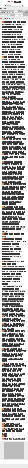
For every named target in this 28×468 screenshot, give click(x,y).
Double (15, 146)
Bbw (6, 56)
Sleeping (4, 366)
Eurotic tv (11, 154)
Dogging (4, 144)
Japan (12, 239)
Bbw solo (4, 59)
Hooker (16, 224)
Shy (7, 391)
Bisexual (10, 71)
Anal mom (4, 44)
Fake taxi (15, 174)
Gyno (17, 189)
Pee (17, 333)
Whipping (8, 431)
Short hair (16, 406)
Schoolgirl (12, 391)
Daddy (19, 139)
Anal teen (20, 37)
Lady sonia (4, 278)
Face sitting (11, 176)
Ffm (23, 166)
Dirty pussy (4, 15)
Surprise (4, 398)
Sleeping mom (19, 391)
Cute (22, 114)
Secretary (10, 401)
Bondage (13, 64)
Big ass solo (5, 61)
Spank (20, 368)
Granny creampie (6, 191)
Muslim (20, 301)
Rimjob (17, 351)
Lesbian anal (16, 278)
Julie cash (17, 254)
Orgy (8, 326)
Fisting (11, 161)
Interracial (17, 234)
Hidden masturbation (6, 214)
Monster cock (19, 313)
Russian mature (11, 351)
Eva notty (21, 156)
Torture (20, 413)
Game (19, 191)
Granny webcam (5, 199)
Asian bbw (19, 52)
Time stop (22, 418)
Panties (21, 336)
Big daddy (9, 15)
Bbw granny (11, 56)
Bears (18, 74)
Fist (10, 166)
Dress (14, 149)
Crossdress (22, 134)
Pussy (17, 336)
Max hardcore (15, 311)
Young (6, 438)
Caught (15, 109)
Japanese (7, 239)
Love (18, 271)
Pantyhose (11, 331)
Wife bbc (16, 428)
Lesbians (4, 269)
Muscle (9, 303)
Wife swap (21, 428)
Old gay (4, 328)
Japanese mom (19, 239)
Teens (3, 416)
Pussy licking (5, 346)
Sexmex (4, 401)
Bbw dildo (13, 81)
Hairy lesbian (12, 221)
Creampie (10, 101)
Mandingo (4, 298)
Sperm (22, 388)
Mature (10, 286)
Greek (11, 201)
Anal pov (11, 54)
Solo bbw (16, 398)
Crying (3, 121)
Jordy (11, 249)
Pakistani (4, 341)
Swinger (14, 371)
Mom (6, 286)
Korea (18, 261)
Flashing (9, 169)
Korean (6, 261)
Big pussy (9, 89)
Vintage (11, 426)
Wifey (3, 431)
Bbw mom (12, 94)
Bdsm (22, 56)
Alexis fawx (4, 52)
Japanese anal (16, 244)
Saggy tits (15, 381)
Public (22, 331)
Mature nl (15, 301)
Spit (20, 381)
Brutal (15, 71)
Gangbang (23, 184)
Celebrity (13, 111)
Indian (6, 234)
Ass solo (19, 27)
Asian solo (4, 32)
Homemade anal (11, 229)
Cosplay (4, 101)
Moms (21, 308)
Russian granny (19, 358)
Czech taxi (15, 126)
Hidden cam (4, 209)
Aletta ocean (5, 37)
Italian (3, 236)
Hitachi (6, 206)
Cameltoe (21, 126)
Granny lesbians (17, 201)
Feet (21, 161)
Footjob (16, 164)
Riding (8, 353)
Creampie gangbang (6, 126)
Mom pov (4, 301)
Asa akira (4, 54)
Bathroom (15, 84)
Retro (3, 353)
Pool (18, 341)
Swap (9, 381)
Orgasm (6, 323)
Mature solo (5, 291)
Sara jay (10, 373)
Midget (12, 296)
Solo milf (11, 388)
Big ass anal (12, 74)
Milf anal (17, 298)
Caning (7, 111)
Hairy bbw (19, 229)
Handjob (16, 206)
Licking (10, 278)
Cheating (10, 109)
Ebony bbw (4, 159)
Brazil (23, 86)
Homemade (11, 209)
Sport (19, 383)
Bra (17, 81)
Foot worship (20, 169)
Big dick (18, 86)
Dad (3, 141)
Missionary (10, 308)
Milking (8, 311)
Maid (11, 293)
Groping (12, 194)
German (11, 186)
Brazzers (16, 61)
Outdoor (16, 326)
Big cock (22, 69)
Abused (11, 49)
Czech (3, 104)
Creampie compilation (7, 131)
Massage (16, 286)
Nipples (18, 318)
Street (3, 403)
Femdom (16, 161)
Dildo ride (15, 151)
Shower (4, 371)
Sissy (14, 366)
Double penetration (6, 151)
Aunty (3, 39)
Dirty (24, 149)
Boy (18, 64)
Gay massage (12, 204)
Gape (8, 196)
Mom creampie (16, 303)
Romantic (23, 351)
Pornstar (12, 346)
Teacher (8, 411)
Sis (15, 378)
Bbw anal (13, 59)
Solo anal (4, 396)
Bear (24, 79)
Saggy (9, 371)
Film (9, 171)
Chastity (10, 114)
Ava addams (15, 29)
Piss (6, 331)
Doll (20, 146)
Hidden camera (13, 216)
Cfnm (8, 104)
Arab (10, 22)
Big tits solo (13, 66)
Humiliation (22, 219)
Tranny (13, 411)
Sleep (16, 363)
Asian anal (4, 27)
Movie (22, 298)
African (8, 39)
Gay (11, 184)
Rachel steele (13, 348)
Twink (8, 416)
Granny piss (5, 201)
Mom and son (12, 291)
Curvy (11, 119)
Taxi (16, 413)
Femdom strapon (11, 179)
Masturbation (5, 293)
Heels (18, 221)
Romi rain (4, 361)
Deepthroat (14, 141)
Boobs (19, 76)
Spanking (21, 363)
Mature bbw (11, 313)
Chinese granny (10, 121)
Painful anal (19, 338)
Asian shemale (17, 54)
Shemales (22, 403)
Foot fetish (14, 171)
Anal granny (12, 34)
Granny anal (16, 184)
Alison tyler (12, 52)
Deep (11, 149)
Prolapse (12, 336)
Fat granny (4, 176)
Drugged (9, 144)
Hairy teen (4, 231)
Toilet (3, 411)
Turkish (23, 411)
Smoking (15, 376)
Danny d (19, 149)
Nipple (13, 318)
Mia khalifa (10, 298)
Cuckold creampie (14, 124)
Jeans (3, 254)
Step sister (11, 393)
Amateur (23, 22)
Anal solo (4, 29)
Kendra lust (12, 261)
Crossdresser (14, 104)
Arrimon (4, 24)
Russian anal (11, 356)
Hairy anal (9, 211)
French (14, 166)
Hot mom (20, 216)
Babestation (5, 86)
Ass (18, 22)
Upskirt (6, 423)
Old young (21, 326)
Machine (11, 306)
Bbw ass (14, 89)
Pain (3, 338)
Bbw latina (8, 84)
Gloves (3, 196)
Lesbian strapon (5, 273)
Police (13, 338)
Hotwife (4, 219)
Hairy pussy (4, 221)
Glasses (22, 196)
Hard (3, 211)
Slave (7, 368)
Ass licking (22, 39)
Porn (22, 343)
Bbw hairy (4, 96)
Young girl (16, 438)
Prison (11, 343)
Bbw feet (22, 81)
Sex (11, 368)
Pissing (3, 333)
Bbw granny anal (12, 96)
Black (3, 64)
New (3, 318)
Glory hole (14, 191)
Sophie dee (4, 393)
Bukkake (22, 61)
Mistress (17, 296)
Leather (13, 273)
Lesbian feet (10, 269)
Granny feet (13, 199)
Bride (3, 81)
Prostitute (16, 343)
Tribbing (4, 421)
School (15, 368)
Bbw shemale (12, 86)
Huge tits (18, 211)
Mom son (4, 288)
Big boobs (4, 71)
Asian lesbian (5, 49)
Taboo (18, 411)
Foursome (4, 181)
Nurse (15, 316)
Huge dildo (15, 219)
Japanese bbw (5, 249)
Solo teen (17, 388)
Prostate (8, 338)
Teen (6, 408)
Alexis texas (10, 24)
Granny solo (5, 186)
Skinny (23, 366)
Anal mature (15, 39)
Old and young (11, 328)
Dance (20, 141)
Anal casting (20, 42)
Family (3, 164)
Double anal (5, 149)
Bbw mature (18, 79)
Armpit (18, 34)
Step (24, 383)
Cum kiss (15, 134)
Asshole (19, 44)
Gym (14, 189)
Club (3, 136)
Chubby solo (20, 106)
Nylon (11, 316)
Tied (23, 416)
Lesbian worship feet (19, 269)
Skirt (15, 401)
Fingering (19, 179)
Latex (16, 266)
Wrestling (19, 431)
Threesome (10, 413)
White (13, 431)
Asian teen (20, 47)
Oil (11, 326)
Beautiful (21, 71)
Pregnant (17, 331)
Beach (11, 61)
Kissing (9, 264)
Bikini (3, 84)
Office (3, 326)
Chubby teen (4, 129)
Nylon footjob (5, 321)
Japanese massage (6, 244)
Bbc (9, 59)
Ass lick (4, 47)
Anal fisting (17, 24)
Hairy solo (22, 209)
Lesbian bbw (4, 271)
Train (16, 416)
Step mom (4, 373)
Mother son (4, 313)
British (3, 69)
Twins (3, 418)
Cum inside (10, 134)
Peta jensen (5, 343)
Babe (7, 94)
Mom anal (21, 293)
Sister (12, 363)
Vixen (21, 426)
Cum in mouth (16, 114)
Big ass (17, 56)
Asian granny (13, 37)
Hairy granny (5, 216)
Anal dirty (21, 15)
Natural (18, 321)
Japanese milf (15, 251)
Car (3, 111)
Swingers (22, 373)
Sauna (19, 378)
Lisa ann (21, 266)
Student (4, 386)
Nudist (6, 316)
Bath (3, 94)
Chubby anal (5, 119)
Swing (14, 396)
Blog (10, 2)
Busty (3, 89)
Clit (18, 119)
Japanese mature (21, 241)
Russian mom (14, 353)
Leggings (18, 273)
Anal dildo (19, 32)
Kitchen (4, 264)
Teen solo (4, 413)
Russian (6, 348)
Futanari (4, 179)
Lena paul (23, 271)
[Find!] (22, 5)
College (11, 129)
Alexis (10, 29)
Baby (19, 66)
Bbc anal (23, 74)
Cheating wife (5, 124)
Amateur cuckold (12, 44)
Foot (12, 164)
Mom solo (16, 308)
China (3, 106)
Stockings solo (14, 403)
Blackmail (9, 69)
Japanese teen (10, 254)
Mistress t (22, 311)
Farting (4, 169)
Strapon (18, 366)
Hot (14, 211)
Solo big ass (18, 393)
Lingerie (4, 276)
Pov (8, 333)
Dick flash (15, 144)
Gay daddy (20, 199)
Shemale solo (9, 378)
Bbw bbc (12, 79)
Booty (17, 91)
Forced (6, 161)
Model (3, 311)
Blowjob (7, 66)
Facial (14, 169)
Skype (10, 396)
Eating (16, 156)
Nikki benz (12, 321)
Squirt (9, 366)
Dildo (15, 139)
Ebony (6, 154)
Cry (15, 119)
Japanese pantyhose (16, 256)
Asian (14, 22)
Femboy (19, 166)
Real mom (4, 358)
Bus (18, 59)
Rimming (4, 351)
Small (19, 371)
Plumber (18, 346)
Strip (3, 378)
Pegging (12, 333)
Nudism (23, 321)
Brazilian (18, 94)
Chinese (20, 99)
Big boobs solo (5, 79)
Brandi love (4, 74)
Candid (21, 111)
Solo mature (20, 401)
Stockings (16, 373)
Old (11, 323)
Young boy (22, 438)
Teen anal (19, 408)
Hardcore (22, 226)
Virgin (16, 426)
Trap (12, 418)
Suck (3, 391)
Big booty (15, 76)
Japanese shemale (14, 246)
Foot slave (11, 181)
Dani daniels (5, 146)
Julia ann (14, 241)
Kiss (22, 261)
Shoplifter (4, 388)
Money (15, 293)
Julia (21, 251)
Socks (20, 376)
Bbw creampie (22, 84)
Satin (8, 403)
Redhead (4, 356)
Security (10, 376)
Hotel (14, 214)
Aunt (21, 29)
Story (9, 383)
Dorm (6, 139)
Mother (16, 288)
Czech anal (20, 131)
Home (23, 211)
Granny (6, 184)
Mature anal (10, 288)
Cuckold (7, 99)
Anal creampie (12, 27)
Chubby (20, 104)
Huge (17, 226)
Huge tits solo (5, 226)
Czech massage (13, 99)
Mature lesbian (5, 296)
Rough (19, 348)
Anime (23, 24)
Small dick (4, 406)
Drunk (10, 139)
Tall (20, 416)
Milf (20, 286)
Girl (21, 189)
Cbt (17, 111)
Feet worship (17, 181)
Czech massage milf (10, 136)
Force (8, 164)
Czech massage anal (11, 106)
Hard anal (4, 224)
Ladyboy (12, 266)
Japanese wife (18, 249)
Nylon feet (8, 318)
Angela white (5, 34)
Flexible (21, 176)
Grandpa (17, 186)
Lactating (19, 276)
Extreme (4, 156)
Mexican (4, 308)
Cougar (4, 134)
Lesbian (6, 266)
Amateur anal (12, 32)
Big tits (8, 64)
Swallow (4, 376)
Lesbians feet (5, 281)
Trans (14, 408)
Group (3, 189)
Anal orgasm (13, 42)
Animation (14, 47)
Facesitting (4, 166)
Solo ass (4, 381)
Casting (22, 101)
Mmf (22, 296)
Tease (8, 418)
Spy (3, 368)
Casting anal (18, 116)
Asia (9, 47)
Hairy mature (20, 214)
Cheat (15, 131)
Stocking (14, 383)
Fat (21, 164)
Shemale (7, 363)
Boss (8, 81)
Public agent (5, 336)
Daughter (8, 141)
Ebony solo (22, 154)
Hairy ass (12, 226)
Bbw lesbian (15, 69)
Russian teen (11, 358)
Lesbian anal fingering (14, 281)
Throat (16, 418)
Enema (17, 154)
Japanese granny (6, 251)
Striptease (17, 386)
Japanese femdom (6, 256)
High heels (11, 224)
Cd (8, 116)
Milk (23, 291)
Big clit (3, 76)
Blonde (21, 91)
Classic (4, 116)
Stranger (10, 398)
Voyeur (6, 426)
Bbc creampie (11, 91)
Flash (3, 174)
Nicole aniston (22, 316)
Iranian (11, 234)
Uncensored (16, 423)
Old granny (21, 323)
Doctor (23, 139)
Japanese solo (5, 246)
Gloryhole (23, 186)
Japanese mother (6, 259)
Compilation (16, 101)
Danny (24, 146)
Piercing (23, 341)
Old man (15, 323)
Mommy (9, 301)
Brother (9, 76)
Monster (4, 303)
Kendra (13, 264)
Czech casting (22, 109)
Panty (14, 341)
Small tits (22, 398)
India (23, 234)
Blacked (22, 64)
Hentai (16, 209)
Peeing (9, 341)
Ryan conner (18, 356)
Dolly (16, 15)
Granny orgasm (14, 196)
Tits (12, 416)
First (20, 174)
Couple (12, 116)
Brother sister (21, 89)
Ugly (11, 423)
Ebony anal (10, 156)
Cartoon (4, 109)
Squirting (4, 383)
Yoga (11, 438)
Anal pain (17, 49)
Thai (10, 408)
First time (4, 171)
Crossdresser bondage (20, 129)
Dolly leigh (4, 12)
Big (3, 66)
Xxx (6, 436)
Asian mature (5, 42)
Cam (22, 119)
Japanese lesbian (6, 241)
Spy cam (10, 406)
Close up (17, 121)
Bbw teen (4, 91)
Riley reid (21, 353)
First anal (9, 174)
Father (20, 171)
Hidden (21, 206)
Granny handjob (19, 194)
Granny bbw (4, 204)
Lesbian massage (11, 276)
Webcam (10, 428)
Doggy (11, 146)
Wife (6, 428)
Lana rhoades (12, 271)
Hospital (4, 229)
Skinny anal (10, 386)
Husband (9, 219)
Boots (23, 66)
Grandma (9, 189)
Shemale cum (20, 396)
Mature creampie (18, 306)
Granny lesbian (5, 194)
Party (21, 333)
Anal (6, 22)
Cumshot (4, 114)
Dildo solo (21, 151)
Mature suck (9, 12)
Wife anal (4, 433)
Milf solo (19, 291)
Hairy (11, 206)
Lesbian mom (5, 283)
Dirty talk (22, 144)
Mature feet (5, 306)
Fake (17, 176)
